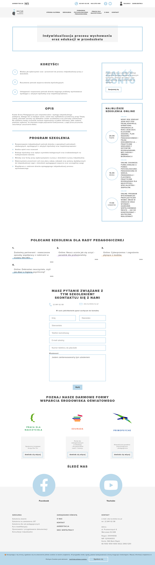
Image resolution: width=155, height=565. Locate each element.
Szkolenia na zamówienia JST (24, 521)
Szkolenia (67, 12)
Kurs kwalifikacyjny (19, 527)
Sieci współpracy (65, 530)
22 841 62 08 (58, 305)
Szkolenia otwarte (19, 519)
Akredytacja (63, 526)
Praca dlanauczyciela (96, 12)
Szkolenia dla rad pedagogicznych (26, 524)
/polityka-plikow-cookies (78, 559)
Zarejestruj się (113, 89)
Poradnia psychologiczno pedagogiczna (81, 12)
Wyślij (77, 387)
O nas (106, 12)
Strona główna (53, 12)
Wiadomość (54, 353)
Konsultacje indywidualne (22, 532)
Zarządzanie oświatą (67, 515)
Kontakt (115, 12)
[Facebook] (105, 3)
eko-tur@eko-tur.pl (91, 304)
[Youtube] (110, 3)
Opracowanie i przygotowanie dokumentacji (29, 529)
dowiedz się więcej (33, 455)
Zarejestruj (137, 3)
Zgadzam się (98, 559)
